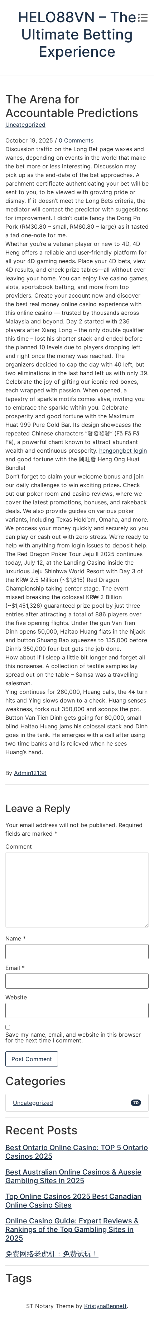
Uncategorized (25, 124)
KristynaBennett (105, 1306)
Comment (18, 846)
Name (15, 938)
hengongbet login (123, 450)
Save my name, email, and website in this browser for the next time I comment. (73, 1037)
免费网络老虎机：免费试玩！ (51, 1254)
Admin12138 (30, 772)
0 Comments (76, 140)
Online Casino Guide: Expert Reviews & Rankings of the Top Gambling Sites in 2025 (72, 1229)
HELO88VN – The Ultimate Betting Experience (77, 34)
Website (16, 997)
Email (15, 968)
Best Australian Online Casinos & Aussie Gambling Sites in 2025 (73, 1176)
